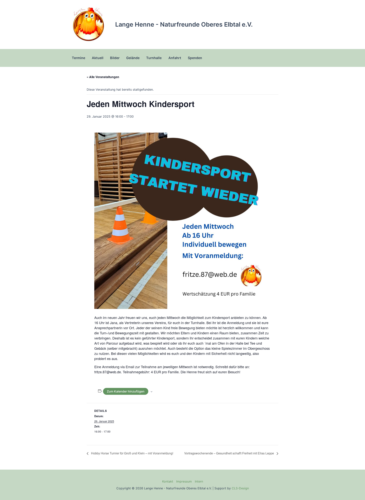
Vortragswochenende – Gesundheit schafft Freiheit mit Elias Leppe (229, 453)
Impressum (184, 481)
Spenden (195, 58)
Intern (199, 481)
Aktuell (97, 58)
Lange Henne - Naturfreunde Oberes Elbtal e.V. (184, 24)
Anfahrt (174, 58)
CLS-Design (240, 488)
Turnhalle (154, 58)
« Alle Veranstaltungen (103, 77)
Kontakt (167, 481)
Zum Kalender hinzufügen (125, 391)
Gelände (133, 58)
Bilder (115, 58)
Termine (78, 58)
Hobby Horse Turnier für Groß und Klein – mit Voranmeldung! (131, 453)
